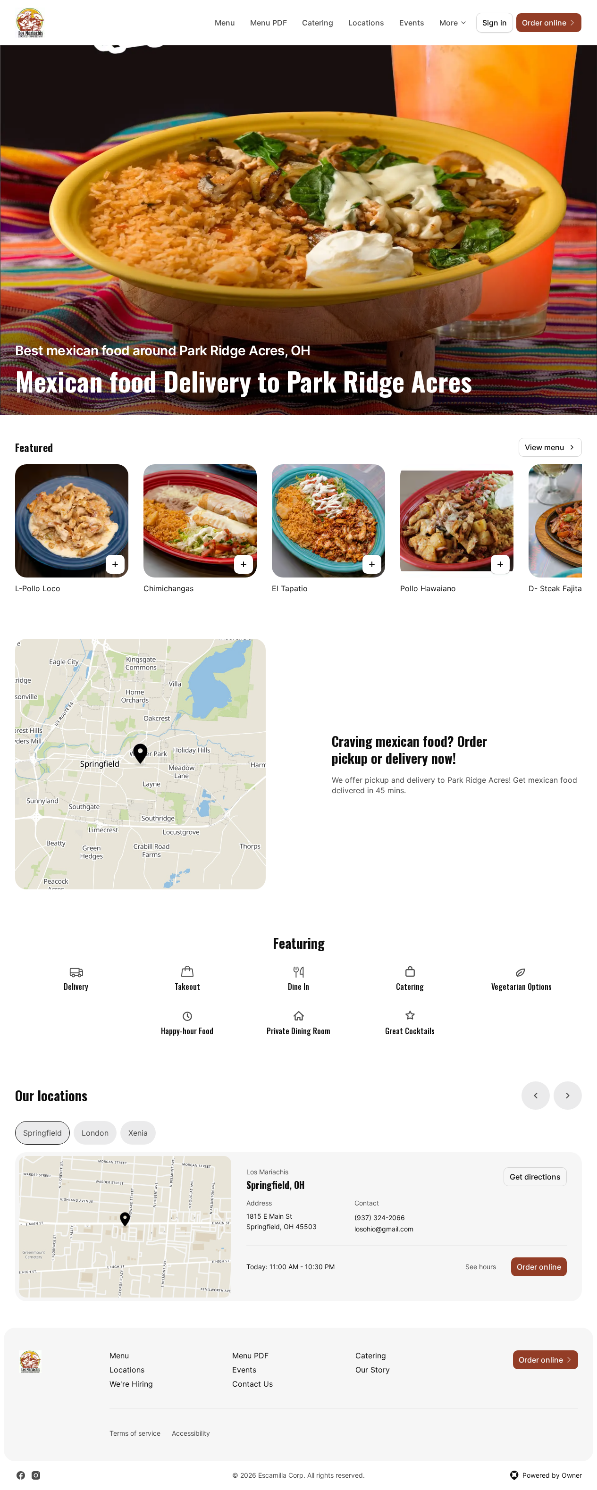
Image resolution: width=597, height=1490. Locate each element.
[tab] (42, 1133)
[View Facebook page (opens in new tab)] (20, 1475)
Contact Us (252, 1384)
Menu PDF (268, 22)
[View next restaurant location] (568, 1095)
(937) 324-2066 (379, 1218)
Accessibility (191, 1433)
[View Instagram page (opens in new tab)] (36, 1475)
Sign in (494, 22)
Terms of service (134, 1433)
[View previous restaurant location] (535, 1095)
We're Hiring (131, 1384)
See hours (480, 1267)
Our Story (372, 1369)
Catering (317, 22)
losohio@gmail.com (383, 1229)
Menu (225, 22)
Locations (366, 22)
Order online (539, 1267)
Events (411, 22)
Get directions (535, 1176)
